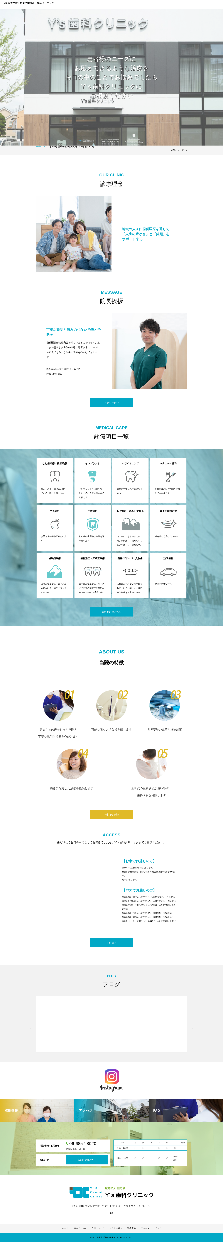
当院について (97, 1228)
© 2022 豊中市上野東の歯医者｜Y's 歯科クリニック (111, 1237)
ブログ (158, 1228)
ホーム (65, 1228)
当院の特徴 (111, 814)
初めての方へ (80, 1228)
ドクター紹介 (111, 402)
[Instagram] (111, 1213)
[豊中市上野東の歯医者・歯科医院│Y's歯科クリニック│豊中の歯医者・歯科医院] (111, 1192)
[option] (111, 77)
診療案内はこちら (111, 612)
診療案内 (131, 1228)
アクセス (111, 942)
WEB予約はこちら (87, 1160)
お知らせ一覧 (177, 150)
